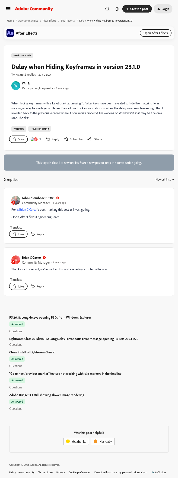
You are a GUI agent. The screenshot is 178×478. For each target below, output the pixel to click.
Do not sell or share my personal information (120, 472)
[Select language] (117, 9)
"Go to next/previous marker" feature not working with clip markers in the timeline (65, 373)
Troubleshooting (39, 128)
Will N (26, 83)
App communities (28, 20)
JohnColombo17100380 (38, 198)
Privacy (60, 472)
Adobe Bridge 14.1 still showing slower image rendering (46, 395)
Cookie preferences (80, 472)
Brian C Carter (31, 257)
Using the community (22, 472)
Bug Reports (68, 20)
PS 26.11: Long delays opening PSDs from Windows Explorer (50, 317)
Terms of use (45, 472)
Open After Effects (155, 33)
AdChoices (160, 472)
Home (10, 20)
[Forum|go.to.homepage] (34, 9)
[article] (88, 216)
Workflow (18, 128)
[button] (8, 10)
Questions (15, 331)
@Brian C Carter (27, 209)
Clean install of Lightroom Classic (32, 352)
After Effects (49, 20)
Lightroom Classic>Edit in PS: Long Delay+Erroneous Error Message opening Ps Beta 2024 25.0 (73, 339)
